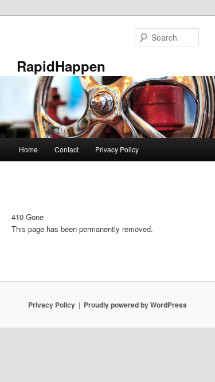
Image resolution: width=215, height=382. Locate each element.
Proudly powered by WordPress (135, 305)
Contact (66, 149)
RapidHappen (61, 66)
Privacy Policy (117, 149)
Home (28, 149)
